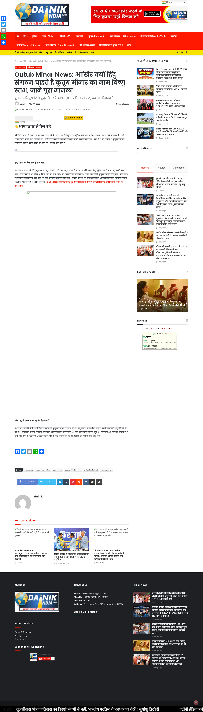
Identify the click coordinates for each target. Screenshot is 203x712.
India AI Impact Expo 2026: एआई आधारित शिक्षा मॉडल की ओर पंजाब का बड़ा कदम (172, 131)
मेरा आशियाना (59, 52)
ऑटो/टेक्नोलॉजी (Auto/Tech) (153, 36)
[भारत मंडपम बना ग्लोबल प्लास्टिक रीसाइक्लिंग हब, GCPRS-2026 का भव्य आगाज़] (145, 104)
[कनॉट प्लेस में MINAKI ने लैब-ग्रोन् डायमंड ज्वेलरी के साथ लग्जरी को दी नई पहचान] (145, 236)
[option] (162, 295)
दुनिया (34, 36)
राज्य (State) (48, 36)
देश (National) (30, 61)
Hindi (22, 122)
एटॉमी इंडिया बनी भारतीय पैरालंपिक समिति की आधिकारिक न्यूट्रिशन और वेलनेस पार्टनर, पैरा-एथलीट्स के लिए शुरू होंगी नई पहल (172, 201)
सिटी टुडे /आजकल (81, 52)
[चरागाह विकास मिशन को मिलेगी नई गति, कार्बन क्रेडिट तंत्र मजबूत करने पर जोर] (145, 118)
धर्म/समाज (31, 67)
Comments (178, 167)
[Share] (4, 42)
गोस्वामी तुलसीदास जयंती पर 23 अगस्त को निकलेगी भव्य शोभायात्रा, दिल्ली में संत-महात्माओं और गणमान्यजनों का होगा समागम (171, 252)
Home (19, 61)
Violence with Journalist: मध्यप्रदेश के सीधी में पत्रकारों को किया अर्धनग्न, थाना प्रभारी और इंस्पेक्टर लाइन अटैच (109, 554)
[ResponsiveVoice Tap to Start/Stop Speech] (24, 118)
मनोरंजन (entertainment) (29, 45)
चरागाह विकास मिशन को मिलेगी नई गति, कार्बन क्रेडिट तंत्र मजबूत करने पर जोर (172, 117)
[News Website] (42, 15)
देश (24, 36)
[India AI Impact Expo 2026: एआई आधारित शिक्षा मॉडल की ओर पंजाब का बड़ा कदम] (145, 133)
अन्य (129, 45)
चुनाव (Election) (96, 36)
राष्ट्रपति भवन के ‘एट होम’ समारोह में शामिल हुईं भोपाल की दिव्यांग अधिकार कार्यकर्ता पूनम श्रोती (162, 305)
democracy (28, 470)
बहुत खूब (49, 52)
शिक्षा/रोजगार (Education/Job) (60, 45)
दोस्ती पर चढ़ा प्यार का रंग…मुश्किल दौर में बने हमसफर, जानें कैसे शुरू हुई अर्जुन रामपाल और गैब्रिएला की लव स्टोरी (171, 220)
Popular (161, 167)
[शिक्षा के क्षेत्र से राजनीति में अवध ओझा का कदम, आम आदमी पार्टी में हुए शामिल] (71, 539)
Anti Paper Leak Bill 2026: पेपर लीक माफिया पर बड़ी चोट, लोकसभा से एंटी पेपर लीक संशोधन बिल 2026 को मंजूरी (171, 74)
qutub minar (57, 470)
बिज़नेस (174, 36)
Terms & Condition (23, 632)
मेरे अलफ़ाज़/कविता (87, 45)
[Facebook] (4, 18)
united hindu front (91, 470)
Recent (145, 167)
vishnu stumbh (106, 470)
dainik (22, 104)
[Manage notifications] (196, 702)
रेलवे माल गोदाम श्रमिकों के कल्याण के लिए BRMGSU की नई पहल (171, 89)
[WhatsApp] (4, 36)
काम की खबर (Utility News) (123, 36)
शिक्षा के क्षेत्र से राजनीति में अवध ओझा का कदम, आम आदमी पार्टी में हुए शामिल (71, 557)
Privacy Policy (21, 635)
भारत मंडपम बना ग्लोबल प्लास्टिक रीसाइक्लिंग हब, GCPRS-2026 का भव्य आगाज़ (170, 103)
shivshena (77, 470)
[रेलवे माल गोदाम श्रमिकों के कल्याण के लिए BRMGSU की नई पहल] (145, 90)
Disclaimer (19, 639)
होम (18, 36)
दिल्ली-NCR (65, 36)
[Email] (4, 30)
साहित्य (69, 52)
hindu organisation (43, 470)
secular (68, 470)
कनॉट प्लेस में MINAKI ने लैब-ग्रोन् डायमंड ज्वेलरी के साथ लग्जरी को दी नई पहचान (172, 235)
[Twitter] (4, 24)
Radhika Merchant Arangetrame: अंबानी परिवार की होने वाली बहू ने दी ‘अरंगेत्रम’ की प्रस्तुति (31, 554)
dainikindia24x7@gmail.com (93, 593)
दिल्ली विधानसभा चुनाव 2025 (111, 45)
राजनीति (79, 36)
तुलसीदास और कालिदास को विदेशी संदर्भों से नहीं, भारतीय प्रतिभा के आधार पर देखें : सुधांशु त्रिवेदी (170, 183)
